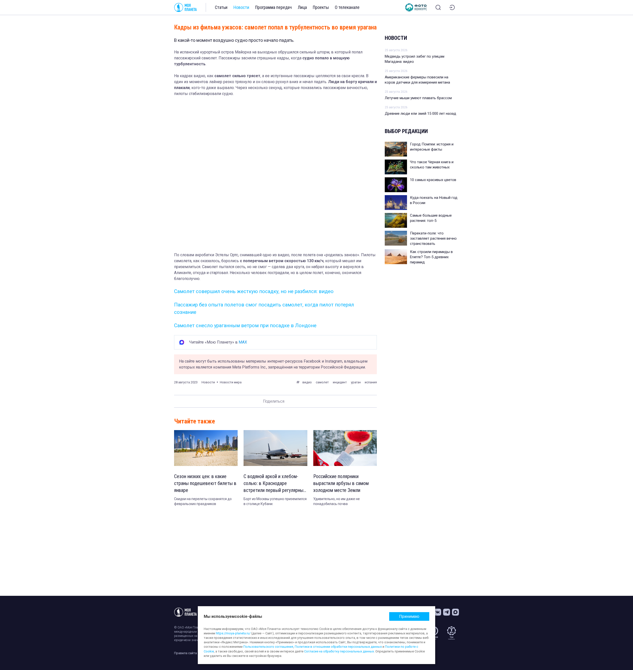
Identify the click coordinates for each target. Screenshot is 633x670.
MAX (243, 342)
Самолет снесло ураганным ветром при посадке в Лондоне (245, 325)
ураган (356, 382)
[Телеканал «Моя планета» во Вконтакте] (437, 612)
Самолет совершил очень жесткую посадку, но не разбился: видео (254, 291)
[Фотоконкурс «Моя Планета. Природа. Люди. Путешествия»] (416, 7)
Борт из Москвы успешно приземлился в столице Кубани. (275, 501)
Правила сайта (185, 653)
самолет (322, 382)
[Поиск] (438, 7)
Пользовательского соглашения (268, 646)
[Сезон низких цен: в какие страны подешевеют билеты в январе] (206, 448)
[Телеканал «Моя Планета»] (185, 7)
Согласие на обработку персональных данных (339, 651)
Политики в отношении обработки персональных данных (338, 646)
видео (307, 382)
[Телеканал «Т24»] (451, 632)
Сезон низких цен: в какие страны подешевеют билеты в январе (205, 483)
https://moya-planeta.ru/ (233, 633)
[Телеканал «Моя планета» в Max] (455, 612)
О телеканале (347, 7)
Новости (241, 7)
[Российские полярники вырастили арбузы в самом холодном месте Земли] (345, 448)
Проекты (321, 7)
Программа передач (273, 7)
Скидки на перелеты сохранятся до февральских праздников (203, 501)
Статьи (221, 7)
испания (371, 382)
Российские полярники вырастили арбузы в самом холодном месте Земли (341, 483)
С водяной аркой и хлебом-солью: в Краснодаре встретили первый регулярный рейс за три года (275, 483)
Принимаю (409, 616)
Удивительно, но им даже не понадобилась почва (336, 501)
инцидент (340, 382)
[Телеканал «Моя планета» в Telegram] (446, 612)
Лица (302, 7)
